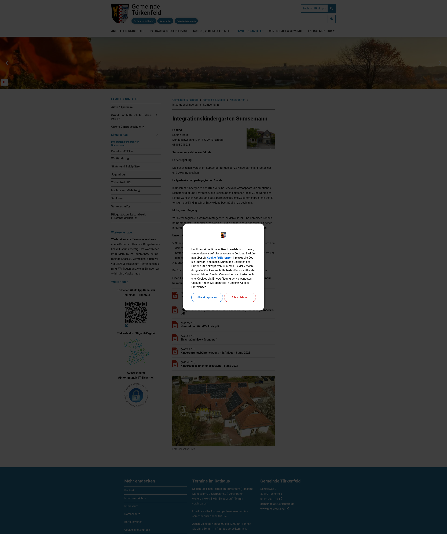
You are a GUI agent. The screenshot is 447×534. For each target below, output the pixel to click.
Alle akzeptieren (207, 297)
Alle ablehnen (240, 297)
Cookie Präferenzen (219, 257)
